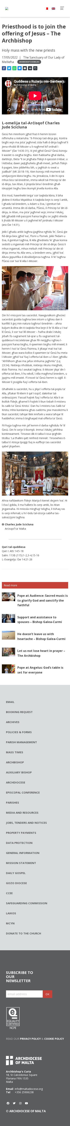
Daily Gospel (16, 873)
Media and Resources (22, 812)
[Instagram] (20, 1103)
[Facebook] (8, 1103)
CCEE (9, 893)
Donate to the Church (23, 933)
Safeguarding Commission (26, 903)
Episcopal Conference (23, 792)
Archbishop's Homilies (29, 62)
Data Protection (19, 843)
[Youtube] (26, 1103)
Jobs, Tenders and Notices (26, 822)
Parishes (12, 802)
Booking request (19, 712)
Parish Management (21, 742)
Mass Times (14, 752)
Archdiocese (15, 782)
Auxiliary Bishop (19, 772)
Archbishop (15, 762)
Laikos (11, 913)
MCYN (10, 923)
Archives (12, 722)
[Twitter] (14, 1103)
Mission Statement (21, 863)
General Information (22, 853)
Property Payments (21, 833)
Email (10, 702)
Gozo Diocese (16, 883)
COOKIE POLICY (54, 1038)
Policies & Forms (19, 732)
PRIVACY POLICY (30, 1038)
